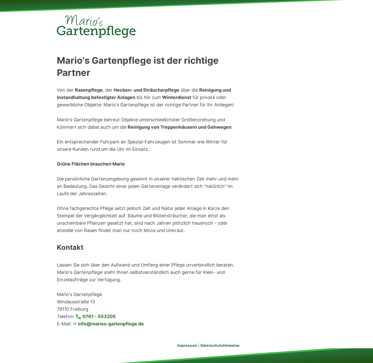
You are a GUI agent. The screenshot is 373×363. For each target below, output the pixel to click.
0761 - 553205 (99, 316)
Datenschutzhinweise (220, 345)
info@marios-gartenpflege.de (111, 323)
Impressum (187, 345)
